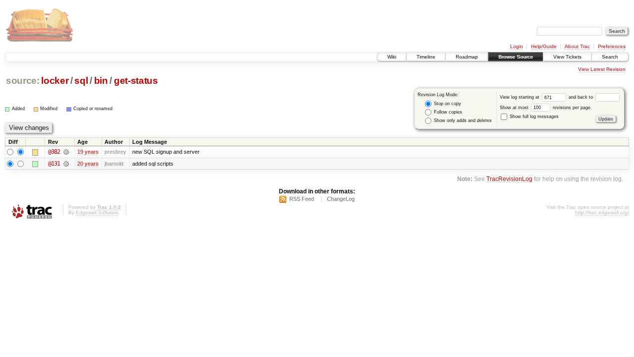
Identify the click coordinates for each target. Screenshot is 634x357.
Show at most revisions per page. (546, 107)
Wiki (391, 57)
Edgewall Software (97, 212)
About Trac (577, 46)
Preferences (612, 46)
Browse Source (515, 57)
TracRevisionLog (509, 179)
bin (101, 80)
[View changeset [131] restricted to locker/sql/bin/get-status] (66, 163)
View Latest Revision (602, 69)
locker (54, 80)
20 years (88, 164)
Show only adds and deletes (462, 120)
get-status (136, 80)
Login (516, 46)
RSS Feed (301, 199)
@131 (54, 163)
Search (610, 57)
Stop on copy (446, 103)
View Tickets (567, 57)
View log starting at (520, 97)
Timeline (426, 57)
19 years (88, 152)
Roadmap (467, 57)
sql (81, 80)
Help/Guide (544, 46)
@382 (54, 151)
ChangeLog (341, 199)
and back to (581, 97)
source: (23, 80)
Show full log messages (533, 116)
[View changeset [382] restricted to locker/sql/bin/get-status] (66, 151)
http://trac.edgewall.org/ (602, 212)
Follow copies (447, 112)
